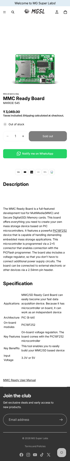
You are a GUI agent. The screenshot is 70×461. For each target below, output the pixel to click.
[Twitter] (48, 454)
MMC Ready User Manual (19, 380)
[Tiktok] (41, 454)
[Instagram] (28, 454)
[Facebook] (21, 454)
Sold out (48, 136)
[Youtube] (35, 454)
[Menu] (4, 12)
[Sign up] (61, 420)
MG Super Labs (39, 438)
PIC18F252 (60, 230)
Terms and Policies (35, 446)
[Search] (13, 12)
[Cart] (65, 12)
